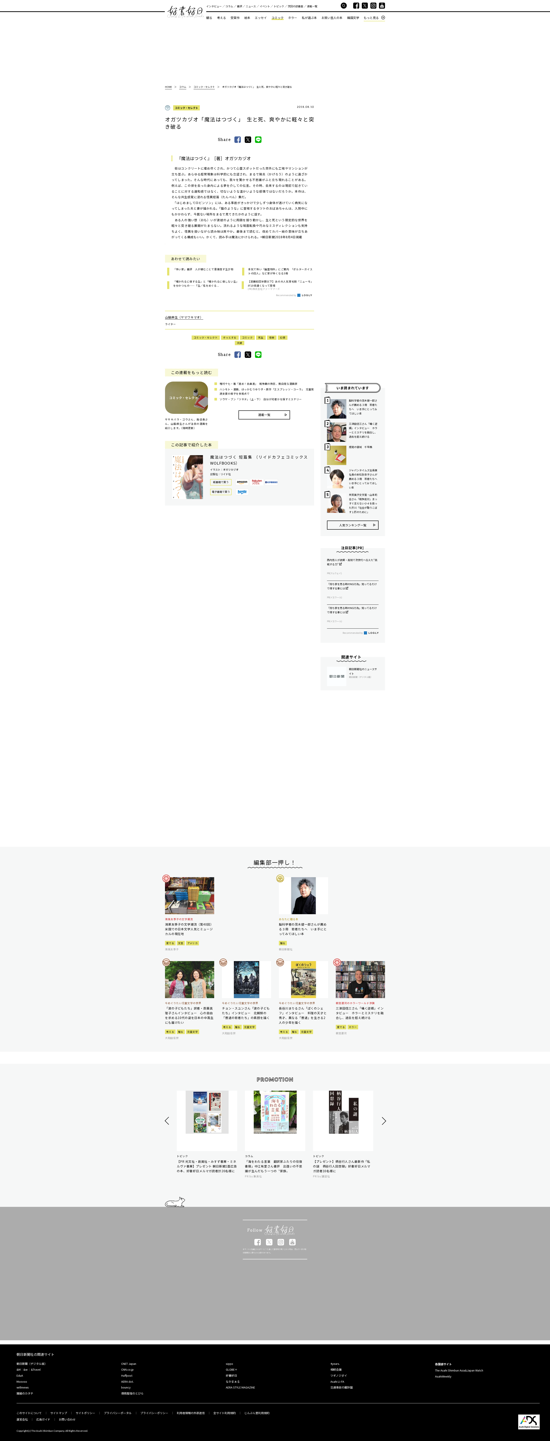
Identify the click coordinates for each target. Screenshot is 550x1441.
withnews (23, 1387)
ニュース (251, 6)
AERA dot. (127, 1381)
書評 (239, 6)
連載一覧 (312, 6)
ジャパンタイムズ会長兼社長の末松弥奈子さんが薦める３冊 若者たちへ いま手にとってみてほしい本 (364, 478)
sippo (229, 1364)
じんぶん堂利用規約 (256, 1413)
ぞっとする (230, 337)
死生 (261, 337)
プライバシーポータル (118, 1413)
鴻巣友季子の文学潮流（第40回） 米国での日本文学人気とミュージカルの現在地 (189, 929)
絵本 (247, 17)
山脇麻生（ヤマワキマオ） (184, 317)
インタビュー (214, 6)
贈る (283, 943)
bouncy (126, 1387)
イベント (265, 6)
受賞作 (235, 17)
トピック (279, 6)
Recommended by (286, 295)
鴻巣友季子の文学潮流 (179, 919)
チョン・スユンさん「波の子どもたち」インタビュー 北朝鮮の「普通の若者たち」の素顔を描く (246, 1013)
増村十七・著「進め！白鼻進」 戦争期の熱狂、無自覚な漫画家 (259, 383)
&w (25, 1369)
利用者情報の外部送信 (191, 1413)
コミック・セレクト (186, 108)
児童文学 (192, 1031)
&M (19, 1369)
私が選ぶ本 (309, 17)
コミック (278, 17)
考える (221, 17)
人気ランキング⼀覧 (352, 525)
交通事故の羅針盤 (341, 1387)
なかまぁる (233, 1381)
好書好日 (186, 12)
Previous (167, 1121)
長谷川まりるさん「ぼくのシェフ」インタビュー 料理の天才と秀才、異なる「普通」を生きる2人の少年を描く (303, 1015)
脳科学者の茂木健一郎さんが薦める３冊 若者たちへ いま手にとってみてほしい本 (363, 407)
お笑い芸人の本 (331, 17)
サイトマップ (58, 1413)
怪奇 (272, 337)
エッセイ (261, 17)
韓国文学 (353, 17)
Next (383, 1121)
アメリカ (192, 943)
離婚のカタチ (25, 1393)
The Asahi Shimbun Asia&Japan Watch (459, 1370)
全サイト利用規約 (224, 1413)
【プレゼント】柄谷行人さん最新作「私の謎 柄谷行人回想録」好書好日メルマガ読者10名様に (341, 1166)
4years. (335, 1364)
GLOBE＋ (231, 1369)
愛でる (170, 943)
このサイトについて (29, 1413)
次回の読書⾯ (295, 6)
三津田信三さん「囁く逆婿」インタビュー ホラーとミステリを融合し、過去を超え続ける (363, 430)
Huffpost (126, 1375)
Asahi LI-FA (337, 1381)
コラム (229, 6)
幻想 (282, 337)
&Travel (36, 1369)
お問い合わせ (67, 1419)
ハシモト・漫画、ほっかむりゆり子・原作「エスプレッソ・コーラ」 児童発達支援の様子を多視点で (267, 391)
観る (209, 17)
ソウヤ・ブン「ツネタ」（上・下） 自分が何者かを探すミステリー (261, 399)
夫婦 (239, 343)
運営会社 (22, 1419)
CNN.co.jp (127, 1369)
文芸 (180, 943)
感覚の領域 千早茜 (360, 447)
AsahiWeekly (443, 1376)
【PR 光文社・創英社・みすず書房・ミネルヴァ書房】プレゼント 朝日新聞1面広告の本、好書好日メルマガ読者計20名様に (207, 1166)
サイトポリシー (85, 1413)
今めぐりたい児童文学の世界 (183, 1003)
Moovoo (22, 1381)
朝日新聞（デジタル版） (32, 1364)
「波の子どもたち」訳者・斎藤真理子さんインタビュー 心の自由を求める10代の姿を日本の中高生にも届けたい (189, 1015)
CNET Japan (128, 1364)
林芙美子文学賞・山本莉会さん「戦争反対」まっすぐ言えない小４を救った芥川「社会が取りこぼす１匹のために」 (363, 503)
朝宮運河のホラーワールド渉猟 (355, 1003)
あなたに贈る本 (288, 919)
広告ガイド (43, 1419)
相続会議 (336, 1369)
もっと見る (371, 18)
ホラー (292, 17)
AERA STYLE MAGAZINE (240, 1387)
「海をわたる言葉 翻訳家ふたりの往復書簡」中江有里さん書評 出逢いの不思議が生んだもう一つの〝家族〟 (273, 1166)
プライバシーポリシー (154, 1413)
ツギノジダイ (338, 1375)
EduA (20, 1375)
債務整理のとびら (132, 1393)
